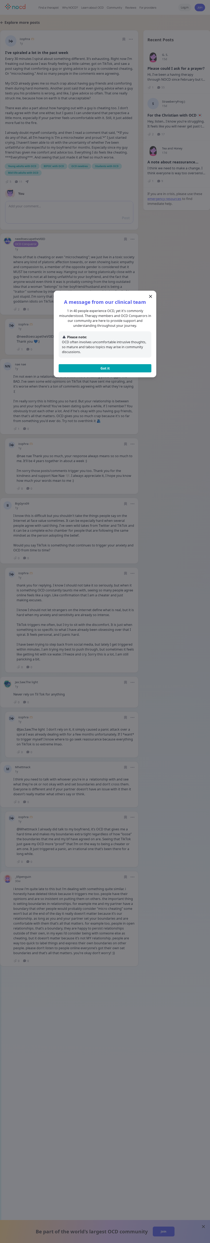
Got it (105, 368)
